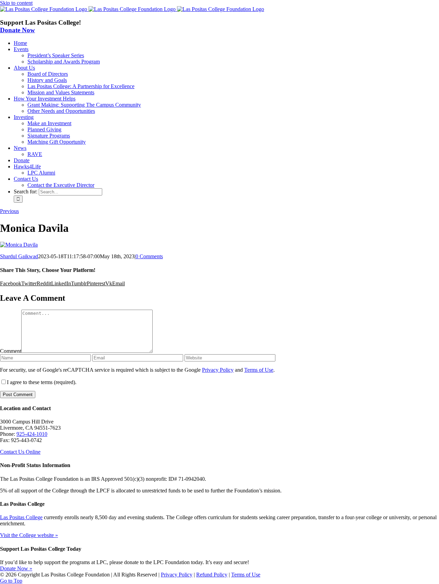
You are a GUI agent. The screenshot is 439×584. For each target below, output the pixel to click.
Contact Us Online (20, 452)
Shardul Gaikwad (19, 256)
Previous (9, 211)
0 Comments (149, 256)
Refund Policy (211, 574)
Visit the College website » (29, 535)
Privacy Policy (218, 370)
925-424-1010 (31, 434)
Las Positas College (21, 517)
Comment (10, 351)
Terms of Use (258, 370)
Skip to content (16, 3)
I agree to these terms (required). (41, 382)
